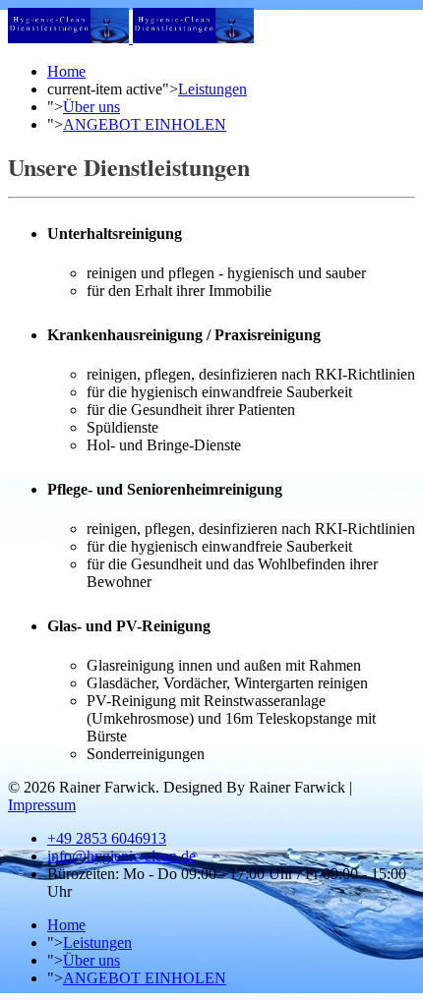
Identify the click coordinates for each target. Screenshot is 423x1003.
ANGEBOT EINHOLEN (144, 124)
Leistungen (212, 89)
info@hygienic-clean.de (121, 856)
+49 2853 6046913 (106, 838)
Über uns (91, 106)
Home (66, 71)
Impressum (42, 804)
